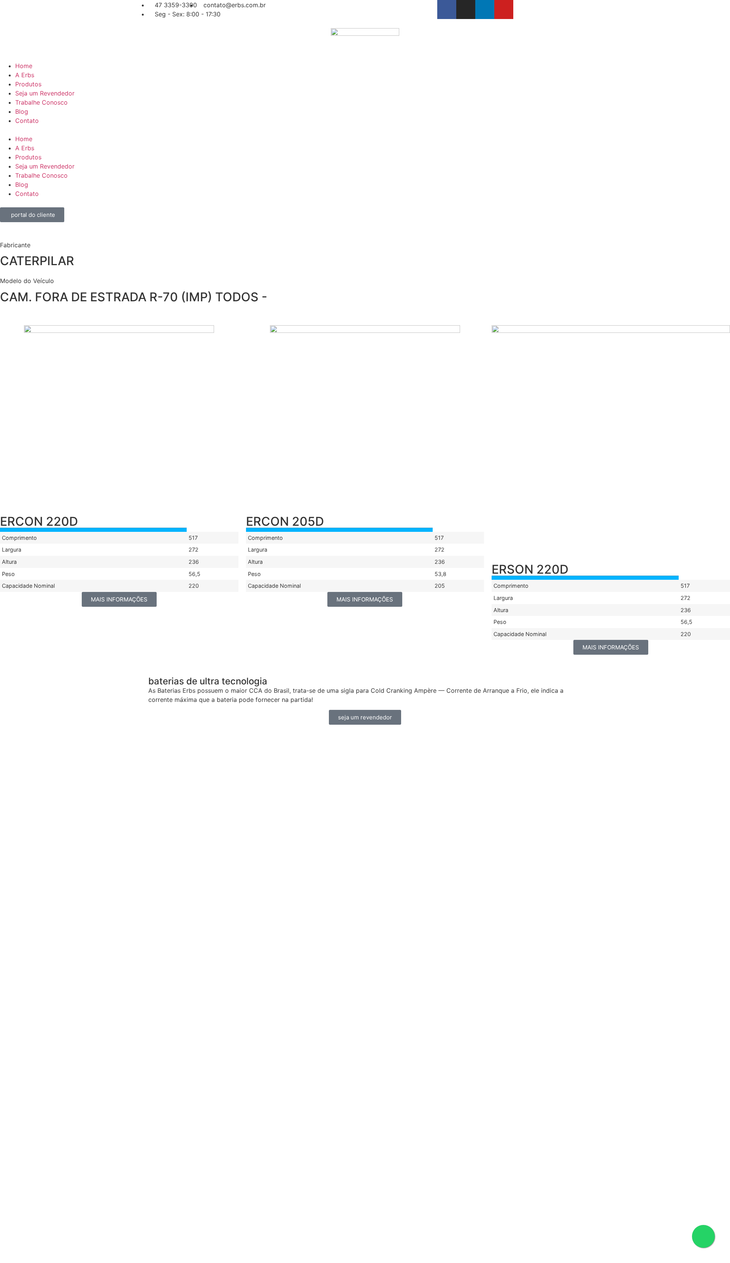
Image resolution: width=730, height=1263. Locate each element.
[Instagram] (465, 9)
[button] (365, 129)
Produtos (28, 84)
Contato (27, 120)
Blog (21, 111)
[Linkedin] (484, 9)
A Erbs (24, 75)
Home (23, 66)
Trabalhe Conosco (41, 102)
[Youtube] (503, 9)
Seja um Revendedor (45, 93)
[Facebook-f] (446, 9)
